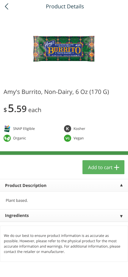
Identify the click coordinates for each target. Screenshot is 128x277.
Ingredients (17, 215)
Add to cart (100, 167)
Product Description (25, 185)
